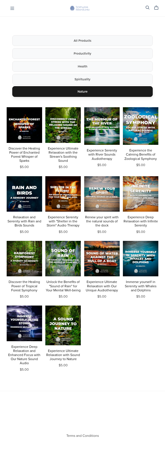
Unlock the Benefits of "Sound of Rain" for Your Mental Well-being (63, 286)
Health (82, 66)
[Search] (148, 8)
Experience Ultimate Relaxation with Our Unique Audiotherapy (102, 286)
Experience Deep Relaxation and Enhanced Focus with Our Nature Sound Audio (24, 355)
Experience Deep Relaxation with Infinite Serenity (141, 221)
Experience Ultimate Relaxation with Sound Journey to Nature (63, 355)
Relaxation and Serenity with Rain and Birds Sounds (24, 221)
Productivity (82, 53)
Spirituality (82, 79)
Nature (82, 91)
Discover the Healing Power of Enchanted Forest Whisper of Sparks (24, 154)
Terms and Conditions (82, 436)
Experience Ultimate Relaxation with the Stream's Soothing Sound (63, 154)
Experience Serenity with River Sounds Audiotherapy (102, 154)
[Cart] (158, 8)
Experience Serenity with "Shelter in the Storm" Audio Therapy (63, 221)
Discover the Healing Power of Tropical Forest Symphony (24, 286)
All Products (82, 41)
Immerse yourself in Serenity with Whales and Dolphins (140, 286)
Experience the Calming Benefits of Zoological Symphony (140, 154)
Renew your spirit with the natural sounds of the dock (102, 221)
